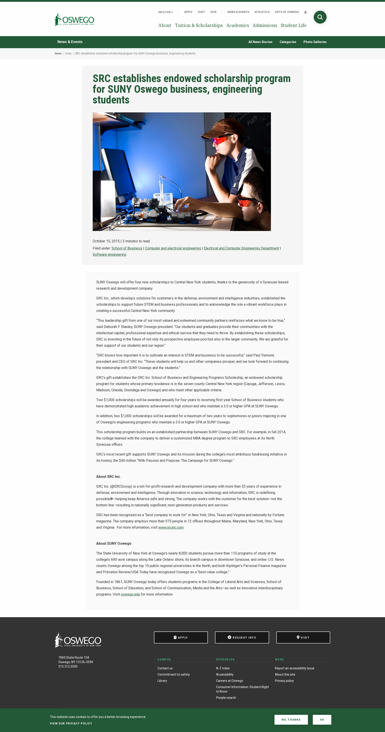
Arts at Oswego (287, 12)
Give (213, 12)
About (164, 25)
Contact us (165, 668)
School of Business (127, 248)
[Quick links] (306, 12)
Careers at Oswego (229, 681)
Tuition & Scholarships (199, 25)
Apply (188, 12)
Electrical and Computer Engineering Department (241, 248)
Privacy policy (284, 681)
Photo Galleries (315, 42)
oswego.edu (130, 594)
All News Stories (260, 42)
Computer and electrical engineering (173, 248)
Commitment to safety (174, 674)
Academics (237, 25)
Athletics (262, 12)
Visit (201, 12)
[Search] (320, 17)
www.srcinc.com (171, 527)
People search (226, 697)
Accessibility (224, 674)
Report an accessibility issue (294, 668)
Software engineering (109, 254)
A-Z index (223, 668)
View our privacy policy (71, 723)
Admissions (265, 25)
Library (162, 681)
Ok (322, 719)
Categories (288, 42)
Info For (164, 12)
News (58, 53)
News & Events (238, 12)
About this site (285, 674)
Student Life (294, 25)
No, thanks (291, 719)
